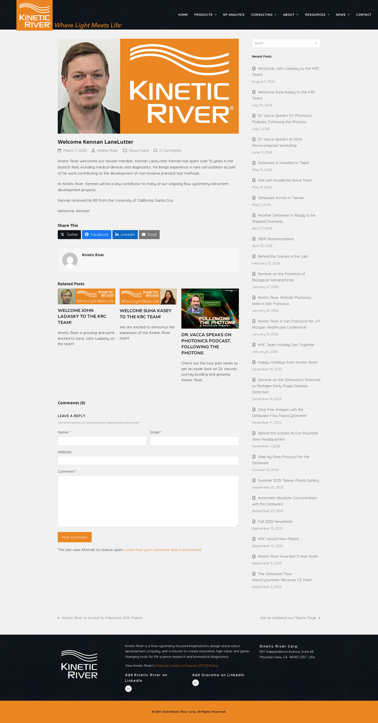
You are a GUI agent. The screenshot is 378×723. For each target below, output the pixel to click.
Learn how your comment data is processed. (163, 549)
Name (64, 432)
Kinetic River (107, 150)
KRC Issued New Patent (278, 538)
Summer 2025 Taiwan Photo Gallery (288, 480)
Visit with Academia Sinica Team (285, 180)
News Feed (139, 150)
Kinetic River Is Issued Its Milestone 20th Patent (100, 618)
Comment (67, 471)
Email (155, 432)
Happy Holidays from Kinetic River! (287, 362)
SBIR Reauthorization (276, 238)
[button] (69, 234)
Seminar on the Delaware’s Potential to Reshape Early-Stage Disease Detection (286, 385)
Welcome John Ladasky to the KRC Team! (82, 317)
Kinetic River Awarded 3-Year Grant (288, 556)
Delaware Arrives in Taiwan (281, 197)
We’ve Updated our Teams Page (288, 618)
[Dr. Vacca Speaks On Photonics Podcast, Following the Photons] (210, 308)
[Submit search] (316, 43)
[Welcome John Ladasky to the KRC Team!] (86, 296)
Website (65, 452)
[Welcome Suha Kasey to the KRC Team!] (148, 296)
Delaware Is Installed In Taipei (283, 162)
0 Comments (170, 150)
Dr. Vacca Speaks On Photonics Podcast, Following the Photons (206, 344)
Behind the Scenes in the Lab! (283, 256)
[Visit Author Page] (70, 260)
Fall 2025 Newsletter (275, 521)
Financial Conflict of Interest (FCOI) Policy (186, 665)
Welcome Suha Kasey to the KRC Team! (146, 314)
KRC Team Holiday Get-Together (286, 344)
